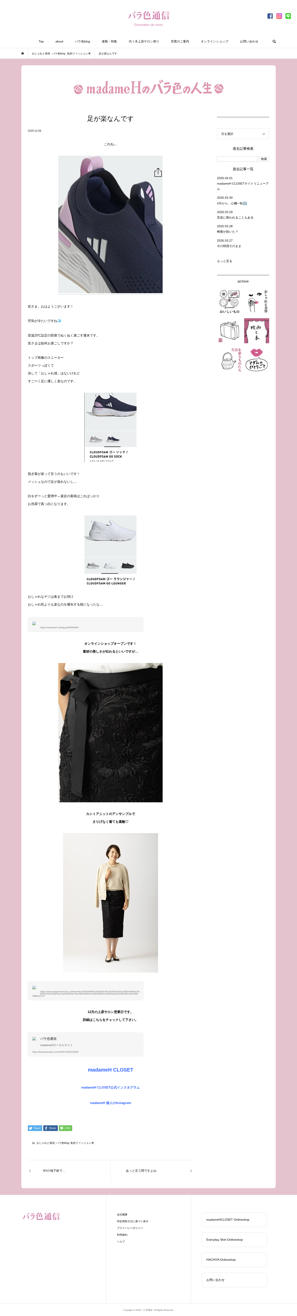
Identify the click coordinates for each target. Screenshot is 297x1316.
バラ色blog (82, 41)
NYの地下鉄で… (54, 1170)
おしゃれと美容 (46, 1142)
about (59, 41)
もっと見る (224, 261)
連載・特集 (109, 41)
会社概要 (122, 1214)
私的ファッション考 (82, 1142)
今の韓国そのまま (229, 246)
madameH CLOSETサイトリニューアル (243, 186)
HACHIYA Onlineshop (221, 1259)
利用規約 (122, 1234)
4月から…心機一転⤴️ (232, 203)
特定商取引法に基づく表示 (132, 1221)
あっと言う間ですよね (141, 1170)
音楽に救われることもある (235, 217)
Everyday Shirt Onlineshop (224, 1239)
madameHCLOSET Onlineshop (227, 1219)
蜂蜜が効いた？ (227, 231)
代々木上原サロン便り (144, 41)
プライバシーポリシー (130, 1228)
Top (41, 41)
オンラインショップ (214, 41)
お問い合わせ (249, 41)
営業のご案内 (180, 41)
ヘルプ (121, 1241)
